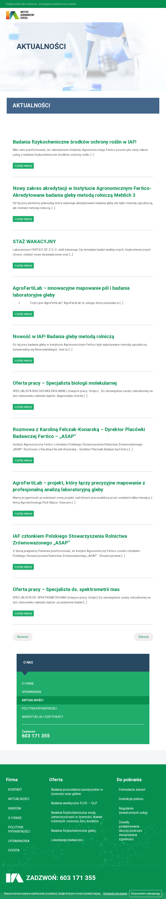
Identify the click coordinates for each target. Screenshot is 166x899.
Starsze (143, 637)
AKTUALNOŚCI (32, 700)
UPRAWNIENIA (31, 692)
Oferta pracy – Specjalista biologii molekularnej (65, 383)
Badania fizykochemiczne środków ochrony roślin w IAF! (74, 142)
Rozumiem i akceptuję (145, 893)
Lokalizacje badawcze (66, 840)
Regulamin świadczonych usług (133, 810)
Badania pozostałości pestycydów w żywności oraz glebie (77, 792)
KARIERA (14, 808)
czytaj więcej (23, 165)
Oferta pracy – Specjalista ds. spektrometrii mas (66, 589)
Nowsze (22, 637)
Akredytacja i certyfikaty (42, 717)
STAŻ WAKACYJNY (34, 241)
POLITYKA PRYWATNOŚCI (39, 708)
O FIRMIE (28, 683)
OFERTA (13, 850)
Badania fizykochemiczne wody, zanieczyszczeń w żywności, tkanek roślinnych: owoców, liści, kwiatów (76, 817)
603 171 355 (36, 736)
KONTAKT (15, 789)
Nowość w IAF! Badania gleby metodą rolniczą (63, 336)
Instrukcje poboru (131, 799)
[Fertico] (20, 15)
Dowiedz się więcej (115, 893)
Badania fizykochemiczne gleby (73, 831)
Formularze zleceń (132, 789)
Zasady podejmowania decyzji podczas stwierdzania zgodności (130, 830)
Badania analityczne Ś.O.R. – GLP (74, 803)
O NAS (28, 662)
